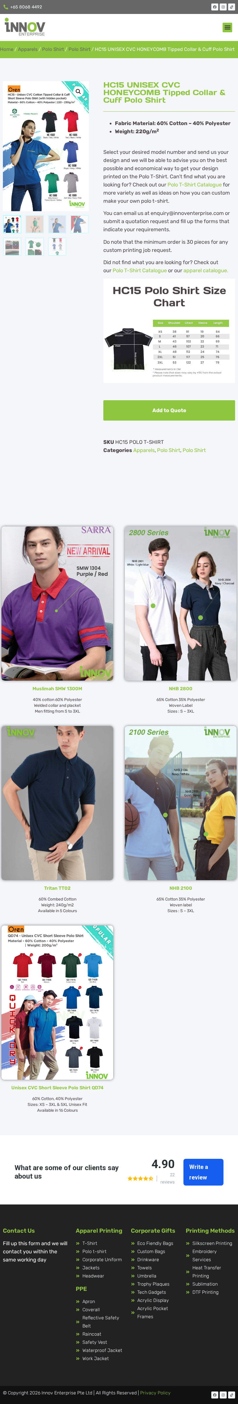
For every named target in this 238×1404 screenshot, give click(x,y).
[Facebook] (214, 6)
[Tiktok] (231, 6)
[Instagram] (223, 6)
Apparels (27, 49)
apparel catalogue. (205, 270)
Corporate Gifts (153, 1230)
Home (6, 49)
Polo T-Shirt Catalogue (194, 184)
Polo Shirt (53, 49)
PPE (81, 1288)
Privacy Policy (155, 1393)
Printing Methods (210, 1230)
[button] (227, 27)
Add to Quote (169, 410)
